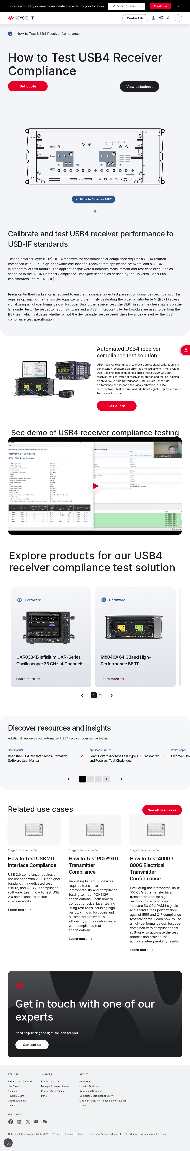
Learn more (25, 679)
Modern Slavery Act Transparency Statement (103, 1100)
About (83, 1074)
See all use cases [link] (162, 810)
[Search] (168, 18)
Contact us (32, 1045)
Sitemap (69, 1134)
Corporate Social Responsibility (96, 1095)
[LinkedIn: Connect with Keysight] (19, 1121)
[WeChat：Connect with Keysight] (45, 1121)
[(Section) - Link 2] (10, 34)
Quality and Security (90, 1091)
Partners (12, 1105)
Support (46, 1074)
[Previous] (68, 779)
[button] (154, 18)
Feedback (131, 1134)
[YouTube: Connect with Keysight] (36, 1121)
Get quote (27, 86)
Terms (81, 1134)
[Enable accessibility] (8, 1142)
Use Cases (14, 1086)
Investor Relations (89, 1086)
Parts (44, 1095)
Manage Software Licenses (56, 1086)
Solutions (13, 1091)
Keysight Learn (16, 1095)
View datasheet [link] (139, 87)
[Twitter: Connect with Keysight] (28, 1121)
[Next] (121, 779)
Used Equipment (17, 1100)
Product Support (50, 1081)
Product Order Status (52, 1091)
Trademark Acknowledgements (105, 1134)
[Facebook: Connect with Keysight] (11, 1121)
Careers (83, 1105)
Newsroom (85, 1081)
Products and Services (20, 1081)
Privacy (56, 1134)
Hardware (33, 600)
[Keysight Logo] (22, 18)
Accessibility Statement (153, 1134)
